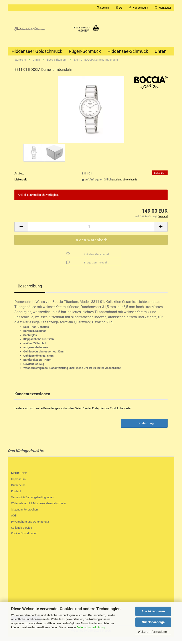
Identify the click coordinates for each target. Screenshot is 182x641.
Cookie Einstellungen (24, 533)
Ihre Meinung (144, 423)
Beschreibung (30, 286)
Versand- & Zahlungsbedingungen (32, 497)
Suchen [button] (104, 7)
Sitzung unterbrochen (24, 509)
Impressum (18, 479)
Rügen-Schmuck (85, 51)
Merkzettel (164, 7)
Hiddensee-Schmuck (127, 51)
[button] (119, 7)
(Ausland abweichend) (124, 179)
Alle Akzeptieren (153, 611)
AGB (14, 515)
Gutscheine (18, 485)
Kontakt (16, 491)
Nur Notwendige (153, 622)
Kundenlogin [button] (139, 7)
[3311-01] (91, 109)
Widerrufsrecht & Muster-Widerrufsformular (38, 503)
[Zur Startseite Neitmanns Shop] (28, 29)
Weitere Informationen (153, 631)
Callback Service (21, 527)
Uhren (160, 51)
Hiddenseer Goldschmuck (37, 51)
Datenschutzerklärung (91, 627)
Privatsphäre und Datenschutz (30, 521)
